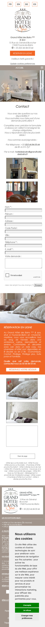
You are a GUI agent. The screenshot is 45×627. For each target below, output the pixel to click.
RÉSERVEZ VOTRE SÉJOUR (22, 369)
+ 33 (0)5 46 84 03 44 (23, 48)
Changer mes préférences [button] (27, 616)
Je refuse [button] (27, 610)
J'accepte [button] (27, 605)
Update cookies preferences (22, 63)
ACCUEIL (20, 68)
